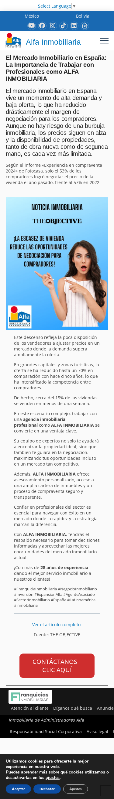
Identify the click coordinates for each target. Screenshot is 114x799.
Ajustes (75, 789)
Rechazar (47, 789)
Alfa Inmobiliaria (53, 42)
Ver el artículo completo (57, 624)
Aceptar (18, 789)
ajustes (53, 777)
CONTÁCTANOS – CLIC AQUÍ (57, 665)
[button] (104, 40)
